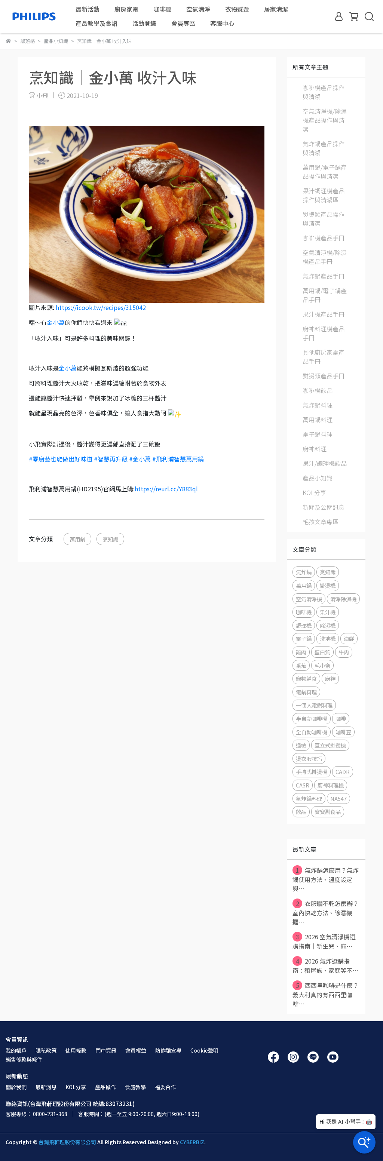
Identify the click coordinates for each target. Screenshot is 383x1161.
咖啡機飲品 (318, 390)
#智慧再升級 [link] (111, 458)
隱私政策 (46, 1050)
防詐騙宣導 (168, 1050)
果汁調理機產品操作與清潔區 (323, 195)
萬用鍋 (77, 539)
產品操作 (105, 1087)
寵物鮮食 (306, 678)
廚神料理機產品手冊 (323, 333)
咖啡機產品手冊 (323, 237)
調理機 (304, 625)
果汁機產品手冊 (323, 314)
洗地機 (327, 638)
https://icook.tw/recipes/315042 (101, 307)
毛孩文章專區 (320, 521)
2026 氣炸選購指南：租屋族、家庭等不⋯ (325, 965)
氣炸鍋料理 (318, 404)
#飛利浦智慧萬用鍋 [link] (178, 458)
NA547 (338, 798)
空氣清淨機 (309, 599)
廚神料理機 (331, 785)
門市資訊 (105, 1050)
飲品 (301, 812)
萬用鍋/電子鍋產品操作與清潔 (325, 172)
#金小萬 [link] (140, 458)
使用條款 (75, 1050)
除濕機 (327, 625)
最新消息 (46, 1087)
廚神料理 (315, 448)
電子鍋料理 (318, 434)
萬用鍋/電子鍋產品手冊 (325, 295)
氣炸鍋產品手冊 (323, 275)
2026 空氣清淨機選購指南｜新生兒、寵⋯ (324, 941)
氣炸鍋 (304, 572)
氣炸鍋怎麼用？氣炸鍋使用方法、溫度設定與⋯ (325, 879)
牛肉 (343, 652)
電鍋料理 (306, 692)
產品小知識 (318, 477)
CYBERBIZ (192, 1142)
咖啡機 (304, 612)
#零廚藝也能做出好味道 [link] (60, 458)
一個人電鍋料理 (314, 705)
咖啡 (340, 718)
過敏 (301, 745)
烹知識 (110, 539)
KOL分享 (314, 492)
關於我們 (16, 1087)
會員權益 (135, 1050)
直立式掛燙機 (330, 745)
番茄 (301, 665)
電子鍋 (304, 638)
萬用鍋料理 (318, 419)
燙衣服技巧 (309, 758)
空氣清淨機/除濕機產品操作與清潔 (325, 120)
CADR (342, 771)
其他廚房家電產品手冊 (323, 357)
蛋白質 (322, 652)
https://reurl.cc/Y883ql (166, 488)
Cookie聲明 (204, 1050)
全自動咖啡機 (311, 732)
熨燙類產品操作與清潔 (323, 219)
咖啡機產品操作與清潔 (323, 92)
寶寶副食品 (328, 812)
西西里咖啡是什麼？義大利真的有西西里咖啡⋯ (325, 994)
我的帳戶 (16, 1050)
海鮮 (349, 638)
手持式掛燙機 (311, 771)
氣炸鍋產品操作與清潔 (323, 148)
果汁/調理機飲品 (325, 463)
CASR (302, 785)
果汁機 (327, 612)
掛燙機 (327, 585)
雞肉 (301, 652)
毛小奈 (322, 665)
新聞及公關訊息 (323, 507)
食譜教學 (135, 1087)
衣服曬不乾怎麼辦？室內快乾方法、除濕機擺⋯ (325, 912)
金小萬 (56, 322)
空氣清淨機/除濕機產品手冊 (325, 257)
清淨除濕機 (343, 599)
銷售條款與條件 (24, 1059)
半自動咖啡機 (311, 718)
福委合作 (165, 1087)
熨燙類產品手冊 (323, 375)
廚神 (330, 678)
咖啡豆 (343, 732)
